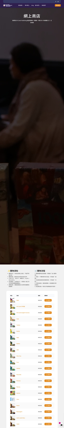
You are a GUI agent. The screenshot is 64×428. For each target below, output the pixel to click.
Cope (17, 319)
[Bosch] (12, 407)
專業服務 (20, 5)
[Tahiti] (12, 426)
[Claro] (12, 401)
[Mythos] (12, 345)
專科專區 (27, 5)
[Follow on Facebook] (56, 1)
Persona (18, 380)
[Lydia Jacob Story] (12, 419)
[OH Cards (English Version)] (12, 314)
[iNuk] (12, 302)
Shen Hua (18, 356)
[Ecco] (12, 364)
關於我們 (37, 5)
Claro (17, 399)
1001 (17, 350)
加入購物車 (48, 300)
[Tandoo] (12, 327)
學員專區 (58, 5)
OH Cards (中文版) (20, 306)
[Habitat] (12, 370)
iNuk (17, 300)
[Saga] (12, 339)
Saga (17, 337)
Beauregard (19, 411)
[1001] (12, 351)
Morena (18, 387)
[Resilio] (12, 333)
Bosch (17, 405)
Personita (18, 374)
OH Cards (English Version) (23, 312)
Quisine (18, 393)
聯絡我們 (44, 5)
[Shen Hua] (12, 358)
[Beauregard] (12, 413)
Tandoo (18, 325)
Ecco (17, 362)
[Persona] (12, 382)
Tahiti (17, 424)
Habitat (18, 368)
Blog (33, 5)
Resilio (18, 331)
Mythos (18, 343)
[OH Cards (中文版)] (12, 308)
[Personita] (12, 376)
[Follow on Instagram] (58, 1)
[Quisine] (12, 395)
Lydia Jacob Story (20, 418)
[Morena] (12, 388)
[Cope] (12, 320)
